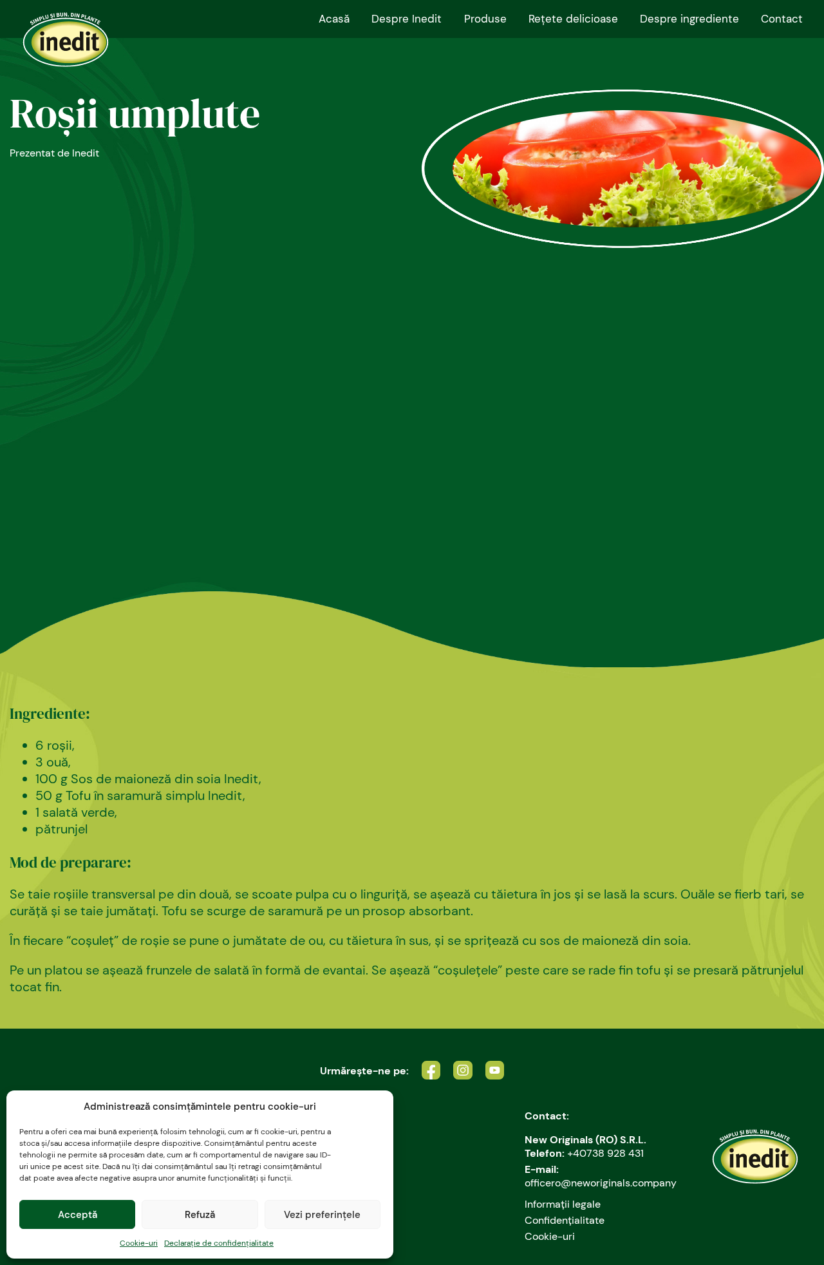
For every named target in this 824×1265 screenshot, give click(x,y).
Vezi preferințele (322, 1214)
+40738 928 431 (605, 1153)
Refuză (200, 1214)
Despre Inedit (406, 19)
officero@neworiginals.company (601, 1183)
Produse (485, 19)
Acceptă (77, 1214)
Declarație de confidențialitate (219, 1243)
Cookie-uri (139, 1243)
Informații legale (563, 1204)
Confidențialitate (564, 1220)
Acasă (334, 19)
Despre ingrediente (689, 19)
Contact (782, 19)
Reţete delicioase (573, 19)
